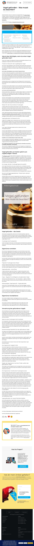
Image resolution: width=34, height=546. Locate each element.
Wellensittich (17, 18)
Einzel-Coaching (4, 519)
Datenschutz (22, 494)
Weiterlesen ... (4, 19)
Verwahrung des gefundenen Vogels (26, 38)
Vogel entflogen (27, 14)
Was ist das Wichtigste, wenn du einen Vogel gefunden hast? (8, 36)
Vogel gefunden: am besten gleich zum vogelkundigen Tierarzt (8, 40)
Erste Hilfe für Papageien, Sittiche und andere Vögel (11, 113)
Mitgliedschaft (4, 517)
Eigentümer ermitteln (17, 37)
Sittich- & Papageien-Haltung (22, 523)
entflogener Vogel (6, 155)
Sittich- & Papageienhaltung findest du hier (16, 22)
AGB (3, 531)
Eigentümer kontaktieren (25, 36)
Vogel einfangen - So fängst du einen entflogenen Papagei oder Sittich (19, 53)
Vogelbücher (4, 520)
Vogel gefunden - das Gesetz (17, 36)
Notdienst (19, 535)
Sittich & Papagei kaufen (21, 517)
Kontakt (19, 530)
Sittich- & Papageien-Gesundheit (22, 520)
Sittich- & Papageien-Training (22, 519)
